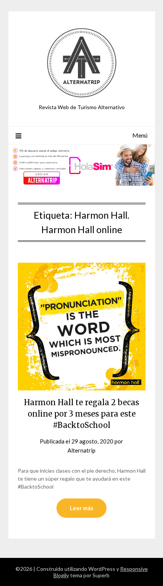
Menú (139, 135)
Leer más (81, 508)
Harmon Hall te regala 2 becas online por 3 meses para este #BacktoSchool (81, 414)
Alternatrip (81, 450)
